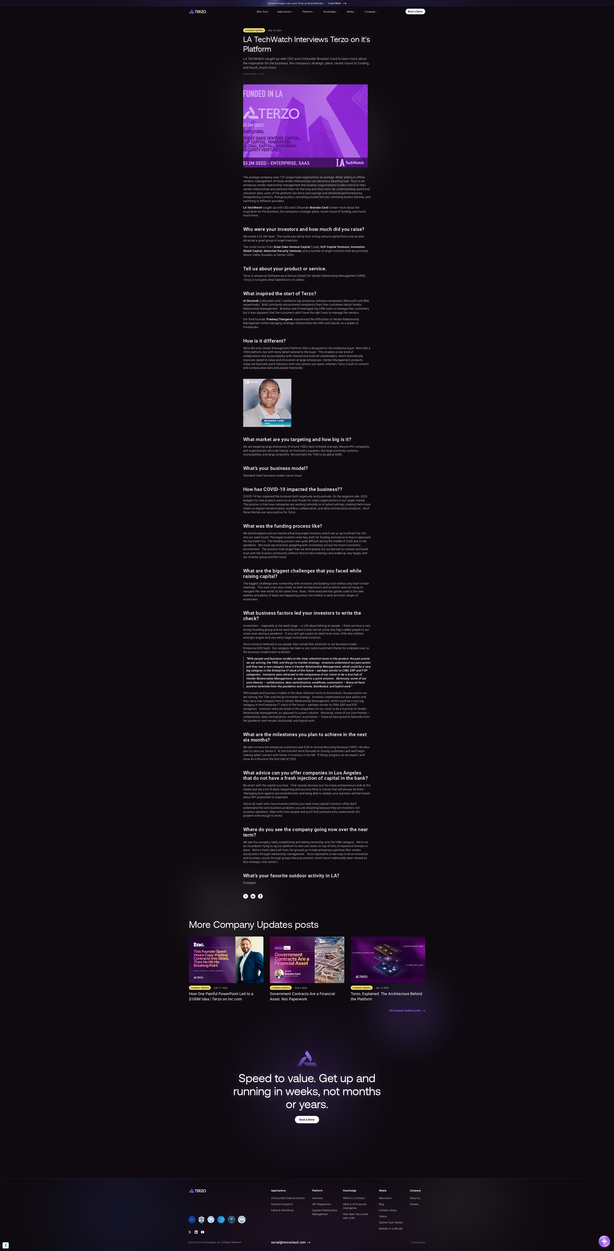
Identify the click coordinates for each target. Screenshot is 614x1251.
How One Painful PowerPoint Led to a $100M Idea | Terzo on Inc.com (221, 996)
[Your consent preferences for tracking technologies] (6, 1245)
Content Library (388, 1210)
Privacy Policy (418, 1242)
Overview (317, 1198)
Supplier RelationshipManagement (324, 1212)
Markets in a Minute (390, 1228)
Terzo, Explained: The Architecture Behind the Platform (386, 996)
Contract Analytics (282, 1204)
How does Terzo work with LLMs (355, 1216)
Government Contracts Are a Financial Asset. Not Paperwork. (302, 996)
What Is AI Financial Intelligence (354, 1206)
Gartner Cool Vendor (391, 1222)
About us (415, 1198)
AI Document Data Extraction (288, 1198)
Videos (383, 1216)
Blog (381, 1204)
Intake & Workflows (282, 1210)
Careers (414, 1204)
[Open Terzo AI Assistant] (604, 1241)
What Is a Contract (354, 1198)
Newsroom (385, 1198)
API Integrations (321, 1204)
